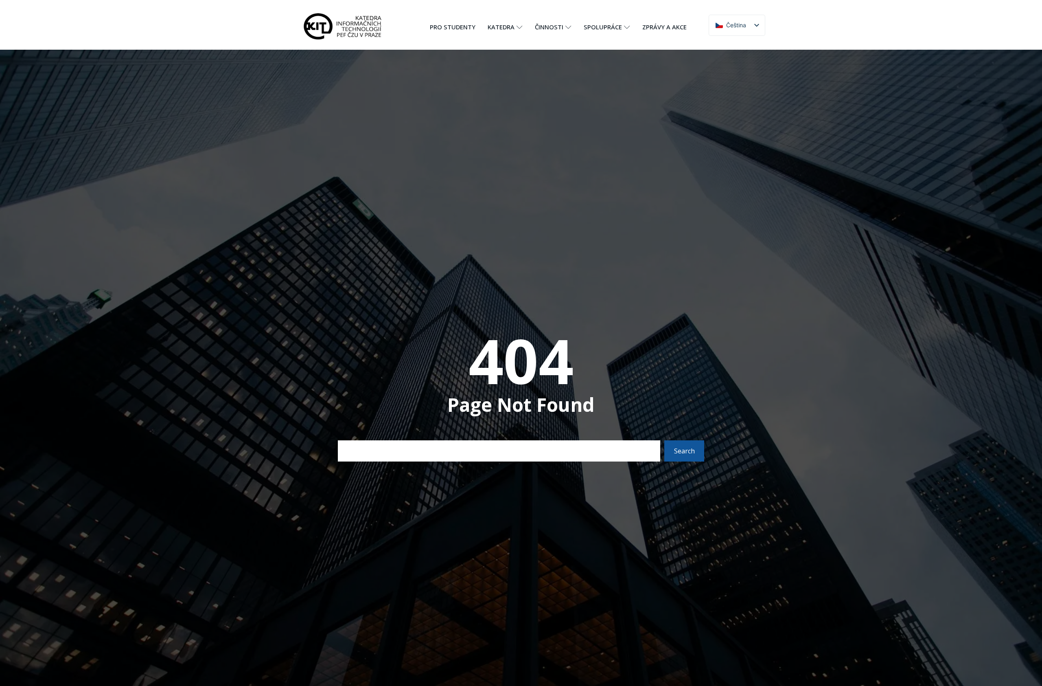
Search (684, 450)
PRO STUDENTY (452, 27)
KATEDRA (501, 27)
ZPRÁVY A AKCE (664, 27)
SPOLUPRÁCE (603, 27)
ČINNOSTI (549, 27)
